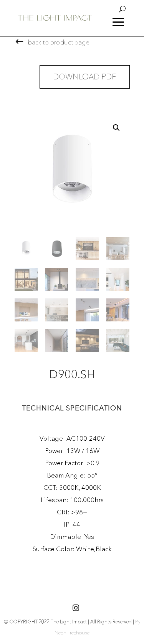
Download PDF (84, 76)
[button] (116, 128)
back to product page (58, 42)
